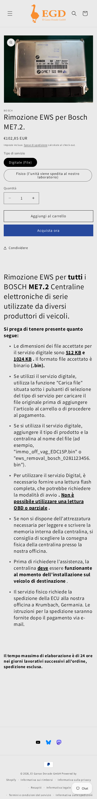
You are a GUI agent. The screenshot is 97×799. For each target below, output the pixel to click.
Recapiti (36, 787)
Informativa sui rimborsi (37, 780)
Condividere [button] (18, 248)
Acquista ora (48, 230)
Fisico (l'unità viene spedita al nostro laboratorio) (48, 175)
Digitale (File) (20, 162)
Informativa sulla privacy (74, 780)
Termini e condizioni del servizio (30, 795)
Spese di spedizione (35, 145)
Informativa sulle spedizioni (74, 795)
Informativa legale (59, 787)
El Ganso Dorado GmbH (45, 773)
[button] (9, 13)
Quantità (10, 188)
